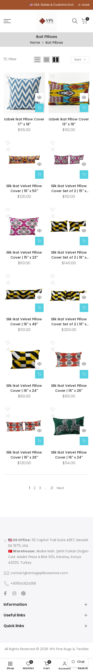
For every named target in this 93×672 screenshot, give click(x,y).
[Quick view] (39, 97)
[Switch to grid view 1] (46, 60)
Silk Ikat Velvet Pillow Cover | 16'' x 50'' (24, 188)
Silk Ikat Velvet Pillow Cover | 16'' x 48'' (24, 322)
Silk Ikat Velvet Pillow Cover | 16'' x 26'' (69, 388)
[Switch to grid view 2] (55, 60)
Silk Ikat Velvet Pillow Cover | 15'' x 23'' (24, 255)
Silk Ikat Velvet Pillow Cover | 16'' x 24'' (24, 388)
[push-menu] (7, 21)
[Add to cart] (39, 108)
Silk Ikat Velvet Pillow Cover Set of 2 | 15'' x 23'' (69, 189)
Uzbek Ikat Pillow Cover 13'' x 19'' (69, 122)
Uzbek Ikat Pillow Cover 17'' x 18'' (24, 122)
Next (60, 488)
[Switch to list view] (37, 60)
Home (35, 42)
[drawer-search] (75, 21)
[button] (7, 76)
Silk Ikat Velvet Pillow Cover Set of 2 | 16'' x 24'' (69, 255)
